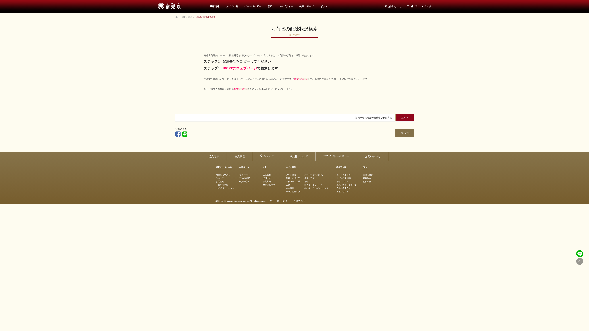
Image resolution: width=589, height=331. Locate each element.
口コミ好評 (368, 174)
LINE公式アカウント (225, 188)
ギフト (324, 6)
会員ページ (244, 167)
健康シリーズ (306, 6)
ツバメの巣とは (343, 174)
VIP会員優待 (244, 178)
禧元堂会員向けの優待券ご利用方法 (373, 117)
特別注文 (267, 178)
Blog (365, 167)
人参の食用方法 (343, 188)
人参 (288, 185)
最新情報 (215, 6)
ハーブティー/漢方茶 (313, 174)
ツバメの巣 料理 (344, 178)
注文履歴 (240, 156)
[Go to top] (579, 261)
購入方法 (214, 156)
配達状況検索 (269, 185)
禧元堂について (299, 156)
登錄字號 (299, 201)
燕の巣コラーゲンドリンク (316, 188)
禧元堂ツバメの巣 (224, 167)
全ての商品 (291, 167)
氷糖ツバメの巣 (293, 181)
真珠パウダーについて (346, 185)
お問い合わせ (395, 6)
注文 (265, 167)
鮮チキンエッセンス (313, 185)
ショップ (269, 156)
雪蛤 (270, 6)
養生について (342, 191)
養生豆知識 (341, 167)
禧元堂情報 (187, 17)
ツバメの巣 (232, 6)
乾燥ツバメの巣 (293, 178)
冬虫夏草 (290, 188)
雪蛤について (342, 181)
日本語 (428, 6)
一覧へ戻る (404, 132)
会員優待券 (244, 181)
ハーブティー (286, 6)
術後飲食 (367, 181)
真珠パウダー (310, 178)
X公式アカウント (223, 185)
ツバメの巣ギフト (294, 191)
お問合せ (220, 181)
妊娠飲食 (367, 178)
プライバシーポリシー (336, 156)
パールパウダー (252, 6)
